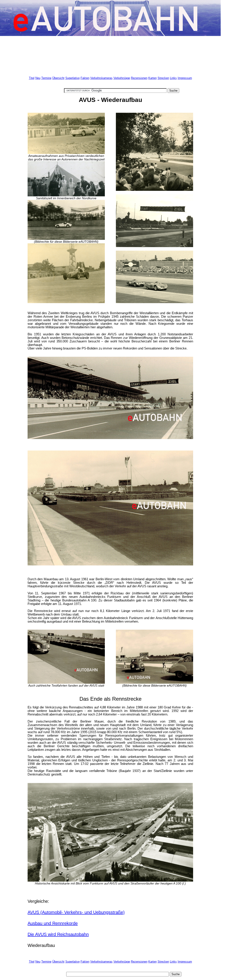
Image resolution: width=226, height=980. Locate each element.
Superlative (72, 78)
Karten (152, 78)
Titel (31, 78)
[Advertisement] (108, 54)
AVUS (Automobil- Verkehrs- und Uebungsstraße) (76, 912)
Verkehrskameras (101, 78)
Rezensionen (139, 78)
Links (173, 78)
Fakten (85, 78)
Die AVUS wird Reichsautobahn (58, 934)
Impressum (185, 78)
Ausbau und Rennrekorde (53, 923)
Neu (37, 78)
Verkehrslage (121, 78)
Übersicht (58, 78)
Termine (46, 78)
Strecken (163, 78)
